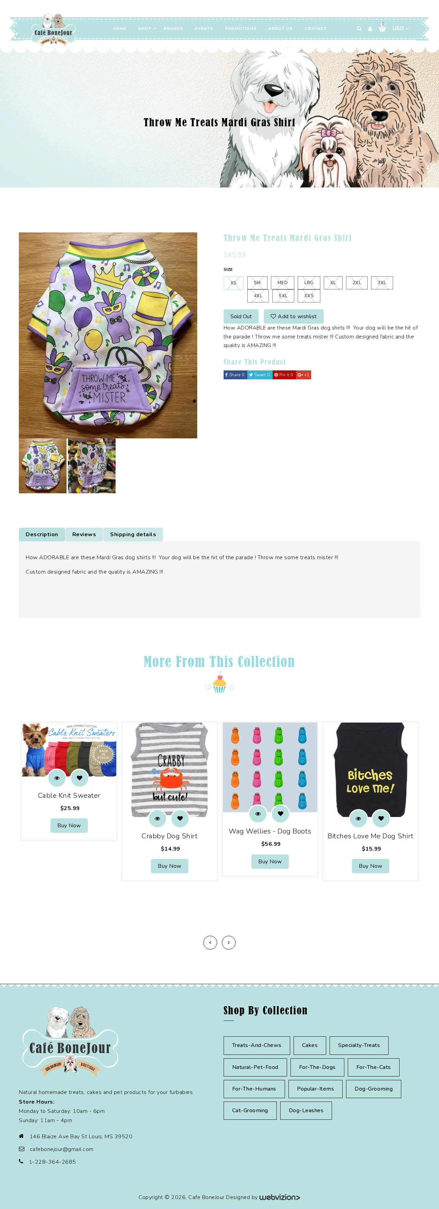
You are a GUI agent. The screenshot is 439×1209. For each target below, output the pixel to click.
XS (233, 283)
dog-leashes (306, 1110)
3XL (382, 283)
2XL (357, 283)
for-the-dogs (317, 1067)
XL (333, 283)
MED (282, 283)
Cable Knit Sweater (69, 795)
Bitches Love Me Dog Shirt (371, 836)
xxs (309, 296)
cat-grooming (250, 1110)
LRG (309, 283)
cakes (310, 1045)
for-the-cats (373, 1067)
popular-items (315, 1089)
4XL (258, 296)
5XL (283, 296)
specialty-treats (359, 1045)
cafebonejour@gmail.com (62, 1149)
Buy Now (69, 825)
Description (42, 534)
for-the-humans (254, 1089)
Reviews (84, 534)
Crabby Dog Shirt (170, 836)
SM (257, 283)
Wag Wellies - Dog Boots (270, 831)
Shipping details (133, 534)
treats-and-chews (257, 1045)
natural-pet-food (255, 1067)
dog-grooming (374, 1089)
